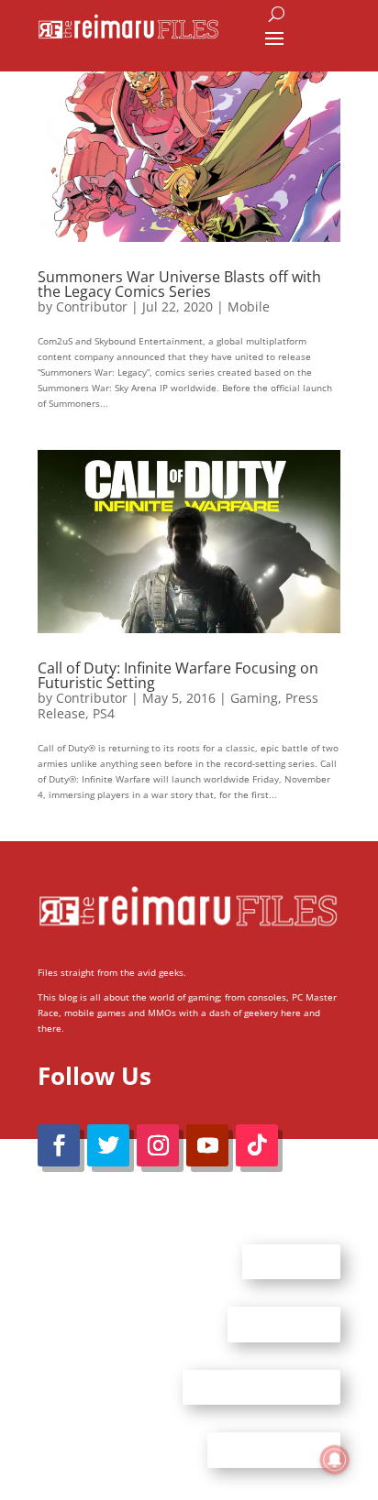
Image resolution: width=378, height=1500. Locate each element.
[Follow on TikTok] (257, 1145)
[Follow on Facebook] (59, 1145)
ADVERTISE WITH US (261, 1386)
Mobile (249, 306)
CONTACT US (284, 1324)
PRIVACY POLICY (274, 1449)
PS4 (104, 713)
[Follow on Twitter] (108, 1145)
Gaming (254, 697)
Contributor (92, 306)
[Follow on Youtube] (207, 1145)
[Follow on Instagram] (158, 1145)
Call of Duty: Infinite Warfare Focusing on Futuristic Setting (178, 675)
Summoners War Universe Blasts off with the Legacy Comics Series (179, 284)
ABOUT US (291, 1261)
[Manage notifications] (335, 1459)
